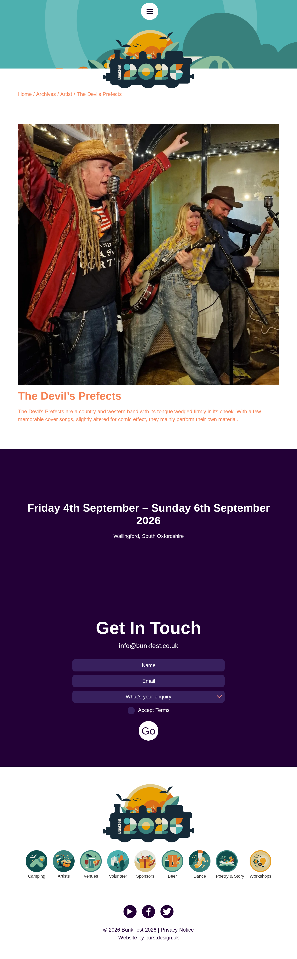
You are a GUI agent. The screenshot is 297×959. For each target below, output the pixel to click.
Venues (91, 876)
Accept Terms (154, 710)
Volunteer (118, 876)
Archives (46, 94)
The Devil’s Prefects (41, 411)
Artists (64, 876)
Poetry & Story (230, 876)
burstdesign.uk (162, 938)
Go (148, 731)
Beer (172, 876)
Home (25, 94)
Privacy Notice (177, 930)
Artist (66, 94)
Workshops (260, 876)
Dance (200, 876)
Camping (36, 876)
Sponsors (145, 876)
